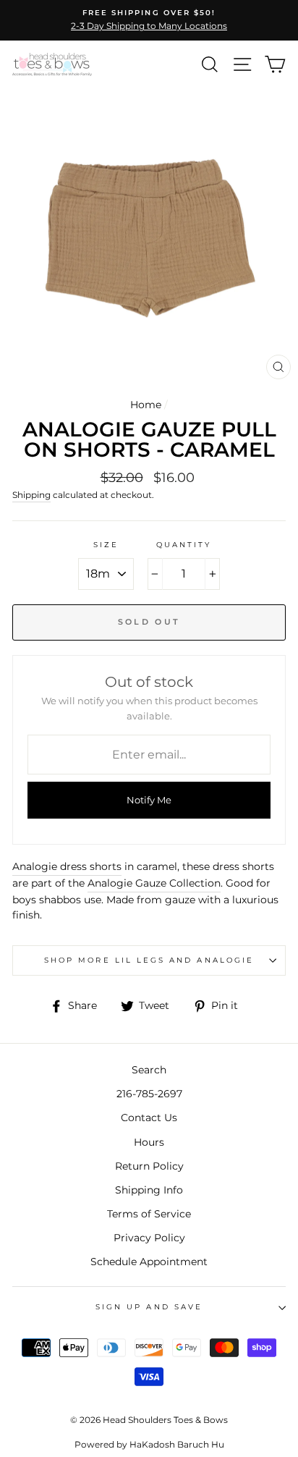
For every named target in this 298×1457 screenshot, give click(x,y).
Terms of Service (149, 1214)
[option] (149, 20)
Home (145, 404)
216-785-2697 (149, 1093)
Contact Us (149, 1117)
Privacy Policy (149, 1237)
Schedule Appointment (149, 1261)
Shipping (31, 495)
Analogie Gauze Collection (154, 883)
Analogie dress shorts (67, 866)
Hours (149, 1142)
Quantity (183, 544)
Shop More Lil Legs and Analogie (149, 960)
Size (106, 544)
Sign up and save (149, 1307)
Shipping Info (149, 1190)
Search (149, 1070)
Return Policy (149, 1166)
